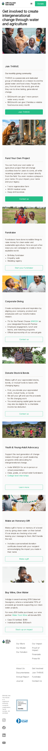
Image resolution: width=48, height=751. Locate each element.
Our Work (20, 644)
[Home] (9, 4)
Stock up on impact (24, 629)
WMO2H (34, 321)
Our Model (21, 648)
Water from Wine (19, 615)
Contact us (24, 199)
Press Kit (36, 658)
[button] (31, 3)
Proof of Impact (35, 649)
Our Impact (37, 644)
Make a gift (24, 559)
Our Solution (21, 652)
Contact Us (37, 681)
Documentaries (22, 672)
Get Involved (37, 668)
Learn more (24, 487)
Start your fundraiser (24, 268)
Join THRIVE (24, 112)
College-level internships (18, 475)
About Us (20, 668)
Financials (36, 654)
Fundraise (36, 677)
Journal (19, 681)
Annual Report (22, 677)
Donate (40, 4)
